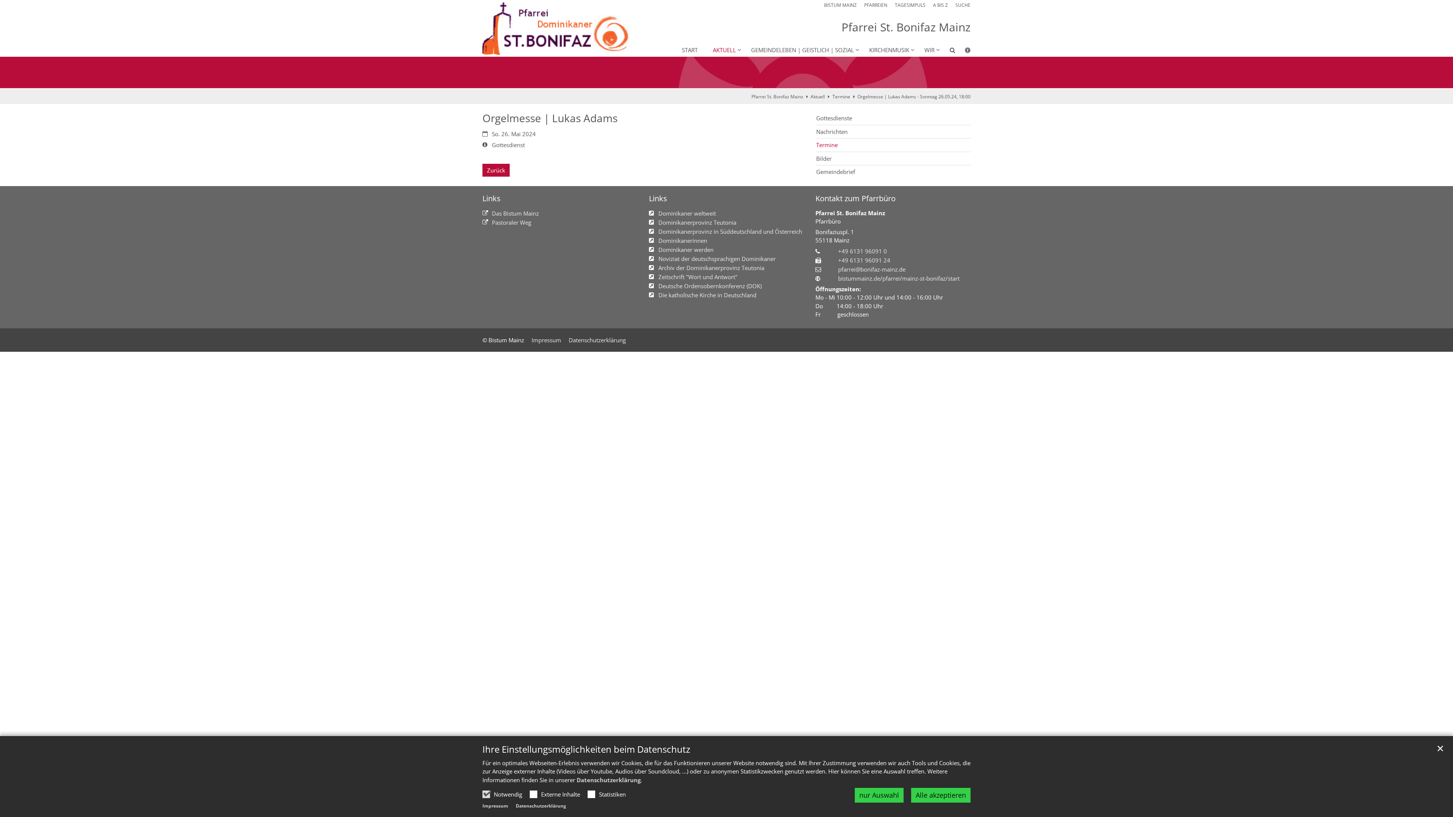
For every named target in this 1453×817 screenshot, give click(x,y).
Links (491, 198)
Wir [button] (929, 50)
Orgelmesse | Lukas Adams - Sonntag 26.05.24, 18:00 (914, 96)
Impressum (495, 806)
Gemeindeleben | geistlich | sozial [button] (802, 50)
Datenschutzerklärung (609, 780)
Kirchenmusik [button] (889, 50)
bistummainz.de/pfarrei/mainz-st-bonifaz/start (899, 278)
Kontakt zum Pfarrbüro (855, 198)
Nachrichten (832, 131)
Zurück (496, 170)
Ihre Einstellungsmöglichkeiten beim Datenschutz (586, 749)
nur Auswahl (879, 795)
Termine (841, 96)
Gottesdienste (834, 118)
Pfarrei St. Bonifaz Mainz (777, 96)
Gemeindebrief (835, 172)
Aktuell (818, 96)
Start (690, 50)
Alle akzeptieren (941, 795)
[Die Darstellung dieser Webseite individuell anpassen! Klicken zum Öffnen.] (963, 51)
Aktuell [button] (724, 50)
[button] (947, 51)
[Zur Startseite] (559, 28)
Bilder (824, 158)
